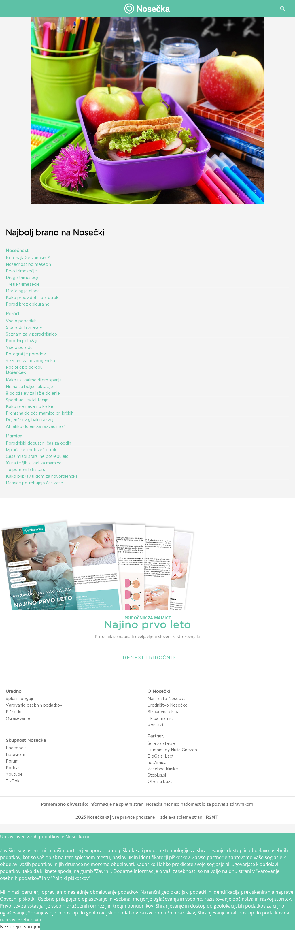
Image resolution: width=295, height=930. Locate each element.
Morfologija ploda (23, 291)
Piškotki (13, 711)
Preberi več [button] (30, 919)
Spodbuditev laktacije (27, 400)
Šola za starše (161, 743)
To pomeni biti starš (25, 469)
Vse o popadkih (21, 321)
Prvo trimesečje (21, 271)
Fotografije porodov (26, 354)
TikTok (13, 781)
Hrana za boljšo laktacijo (29, 386)
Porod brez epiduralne (28, 304)
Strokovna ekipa (163, 711)
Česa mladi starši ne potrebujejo (37, 456)
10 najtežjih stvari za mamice (34, 463)
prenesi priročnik (148, 657)
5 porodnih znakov (24, 327)
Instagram (15, 754)
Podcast (14, 767)
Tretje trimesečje (23, 284)
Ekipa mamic (160, 718)
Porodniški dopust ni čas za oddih (38, 443)
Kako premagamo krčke (29, 406)
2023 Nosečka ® (92, 817)
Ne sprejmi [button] (12, 926)
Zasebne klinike (163, 769)
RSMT (212, 817)
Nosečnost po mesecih (28, 264)
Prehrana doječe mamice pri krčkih (39, 413)
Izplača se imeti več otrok (31, 449)
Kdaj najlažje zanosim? (28, 257)
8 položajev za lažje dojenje (33, 393)
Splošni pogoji (19, 698)
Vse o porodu (19, 347)
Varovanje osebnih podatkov (34, 705)
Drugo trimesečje (23, 277)
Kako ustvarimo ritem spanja (34, 380)
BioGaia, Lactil (161, 756)
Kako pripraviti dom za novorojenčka (42, 476)
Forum (12, 761)
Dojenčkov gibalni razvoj (29, 419)
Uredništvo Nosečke (168, 705)
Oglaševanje (18, 718)
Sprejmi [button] (32, 926)
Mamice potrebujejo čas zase (34, 483)
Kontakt (156, 725)
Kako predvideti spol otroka (33, 297)
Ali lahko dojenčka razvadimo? (35, 426)
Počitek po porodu (24, 367)
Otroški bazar (161, 781)
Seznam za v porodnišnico (31, 334)
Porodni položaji (21, 340)
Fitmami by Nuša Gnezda (172, 750)
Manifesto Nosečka (167, 698)
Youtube (14, 774)
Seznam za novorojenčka (30, 360)
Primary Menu (8, 8)
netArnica (157, 762)
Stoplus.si (157, 775)
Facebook (16, 747)
